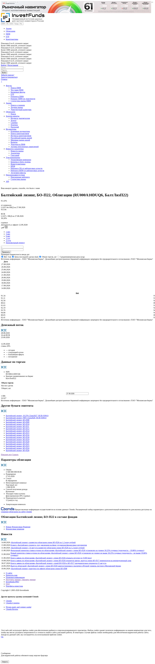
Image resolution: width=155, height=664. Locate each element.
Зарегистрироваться (9, 77)
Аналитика (15, 153)
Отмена (4, 79)
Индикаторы (11, 129)
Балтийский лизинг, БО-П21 (17, 444)
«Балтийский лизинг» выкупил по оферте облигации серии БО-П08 (39, 569)
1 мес (8, 232)
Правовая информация (15, 577)
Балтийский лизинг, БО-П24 (17, 448)
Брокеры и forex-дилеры (21, 162)
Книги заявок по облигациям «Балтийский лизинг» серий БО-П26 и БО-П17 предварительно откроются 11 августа (58, 563)
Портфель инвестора (14, 586)
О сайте (9, 573)
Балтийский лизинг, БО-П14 (17, 431)
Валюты (14, 142)
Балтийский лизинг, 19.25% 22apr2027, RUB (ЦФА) (27, 416)
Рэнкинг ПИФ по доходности (23, 99)
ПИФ (8, 34)
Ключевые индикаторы (20, 131)
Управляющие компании (21, 160)
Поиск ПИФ (16, 88)
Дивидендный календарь (21, 110)
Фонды (9, 86)
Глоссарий (15, 155)
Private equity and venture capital (18, 607)
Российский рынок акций (21, 138)
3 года (8, 240)
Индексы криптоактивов (21, 136)
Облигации (10, 31)
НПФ (13, 166)
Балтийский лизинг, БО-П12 (17, 429)
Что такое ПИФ (17, 90)
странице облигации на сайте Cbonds (16, 512)
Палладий (15, 127)
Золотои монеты (12, 116)
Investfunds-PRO (12, 582)
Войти (3, 65)
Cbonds (9, 601)
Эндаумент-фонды (18, 173)
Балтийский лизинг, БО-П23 (17, 446)
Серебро (14, 123)
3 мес (8, 234)
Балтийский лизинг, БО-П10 (17, 424)
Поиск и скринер (18, 105)
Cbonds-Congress (12, 603)
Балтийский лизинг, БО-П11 (17, 426)
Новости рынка (17, 151)
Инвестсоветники (18, 164)
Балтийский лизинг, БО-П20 (17, 442)
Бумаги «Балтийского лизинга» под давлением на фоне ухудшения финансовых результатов (49, 545)
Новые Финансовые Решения (18, 527)
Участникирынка (13, 157)
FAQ (8, 584)
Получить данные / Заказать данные (21, 580)
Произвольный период (15, 243)
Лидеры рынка (17, 107)
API (7, 181)
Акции (9, 28)
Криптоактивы (12, 39)
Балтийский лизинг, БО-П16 (17, 435)
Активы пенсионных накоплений (25, 147)
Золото (13, 120)
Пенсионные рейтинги (20, 177)
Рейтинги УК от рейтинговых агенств (26, 168)
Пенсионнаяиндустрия (15, 175)
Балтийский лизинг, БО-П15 (17, 433)
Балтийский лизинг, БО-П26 (17, 450)
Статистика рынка (18, 179)
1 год (8, 238)
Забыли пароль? (7, 75)
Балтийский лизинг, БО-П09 (17, 422)
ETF (7, 37)
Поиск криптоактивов (20, 134)
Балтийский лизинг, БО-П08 (17, 420)
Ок (2, 637)
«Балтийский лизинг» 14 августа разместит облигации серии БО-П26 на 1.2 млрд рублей (48, 548)
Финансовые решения (15, 529)
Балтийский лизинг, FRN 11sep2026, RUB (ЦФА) (26, 418)
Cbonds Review (12, 609)
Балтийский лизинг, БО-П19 (17, 440)
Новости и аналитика (15, 149)
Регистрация (13, 65)
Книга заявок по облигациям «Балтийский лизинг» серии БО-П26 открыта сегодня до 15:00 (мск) (51, 558)
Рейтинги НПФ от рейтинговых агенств (27, 171)
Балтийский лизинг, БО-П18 (17, 437)
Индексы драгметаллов (20, 118)
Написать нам (11, 575)
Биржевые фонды (18, 92)
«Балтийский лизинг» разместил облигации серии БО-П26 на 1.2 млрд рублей (43, 542)
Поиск (13, 114)
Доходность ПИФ (18, 144)
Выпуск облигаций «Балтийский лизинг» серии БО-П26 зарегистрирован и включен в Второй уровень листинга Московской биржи (66, 566)
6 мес (8, 236)
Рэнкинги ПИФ (17, 96)
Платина (14, 125)
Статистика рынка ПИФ (21, 101)
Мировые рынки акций (20, 140)
